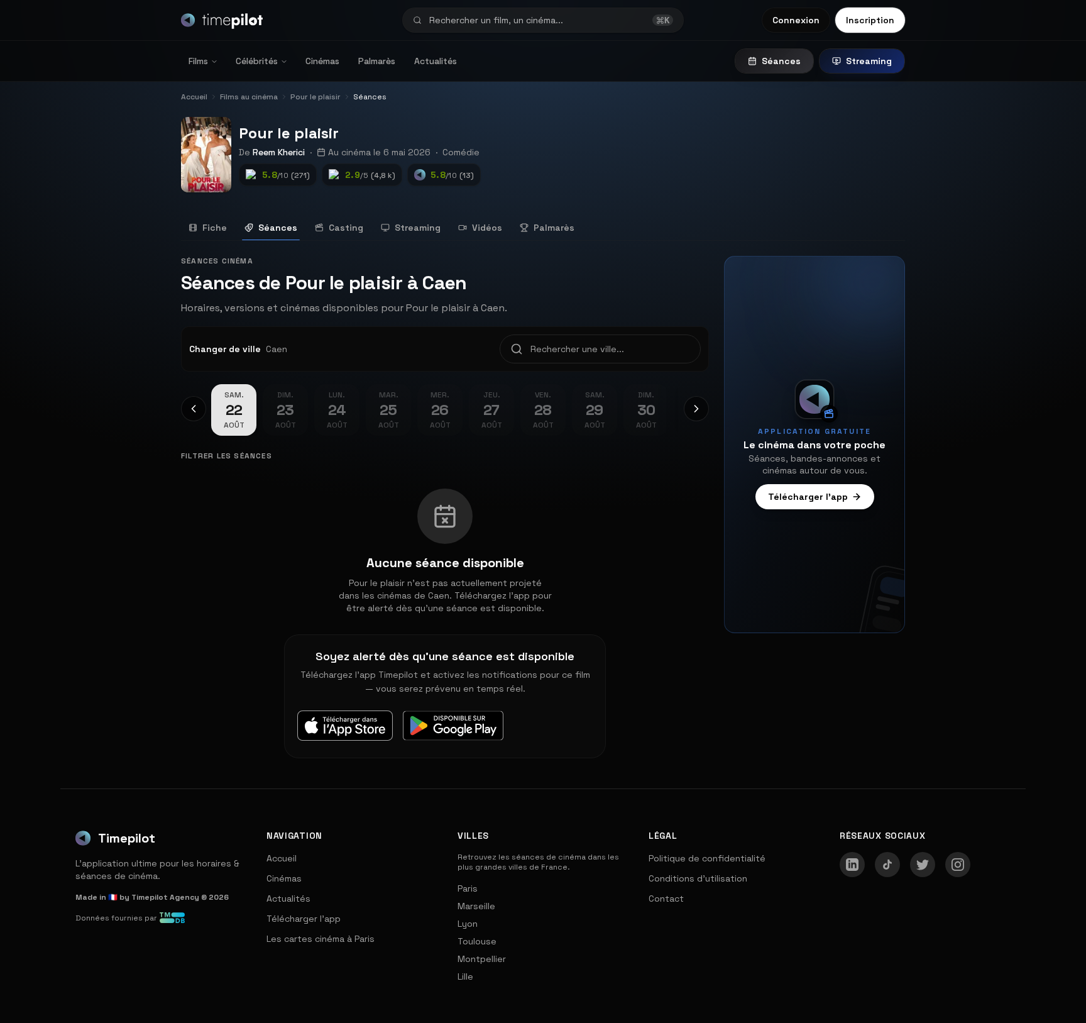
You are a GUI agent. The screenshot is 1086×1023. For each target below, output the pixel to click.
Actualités (435, 61)
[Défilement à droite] (696, 408)
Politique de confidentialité (707, 858)
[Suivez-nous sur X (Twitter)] (922, 864)
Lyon (468, 923)
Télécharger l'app (808, 496)
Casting (346, 227)
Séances (781, 61)
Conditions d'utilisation (698, 878)
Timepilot (126, 838)
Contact (666, 898)
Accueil (281, 858)
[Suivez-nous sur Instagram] (957, 864)
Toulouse (477, 941)
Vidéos (487, 227)
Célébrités (257, 61)
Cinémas (322, 61)
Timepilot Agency (165, 897)
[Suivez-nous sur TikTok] (887, 864)
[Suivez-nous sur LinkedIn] (852, 864)
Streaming (869, 61)
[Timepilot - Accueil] (222, 20)
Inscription (870, 20)
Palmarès (376, 61)
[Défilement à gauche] (193, 408)
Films (198, 61)
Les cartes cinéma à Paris (320, 938)
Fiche (214, 227)
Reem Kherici (279, 152)
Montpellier (482, 959)
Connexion (796, 20)
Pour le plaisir (289, 133)
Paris (468, 888)
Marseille (476, 906)
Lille (465, 976)
